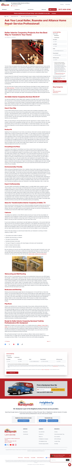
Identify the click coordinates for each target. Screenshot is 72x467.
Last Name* (55, 44)
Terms (56, 78)
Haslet (6, 326)
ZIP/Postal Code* (56, 57)
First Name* (55, 39)
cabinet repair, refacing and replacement (37, 253)
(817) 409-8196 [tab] (64, 9)
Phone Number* (55, 53)
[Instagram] (15, 445)
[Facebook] (5, 344)
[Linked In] (18, 344)
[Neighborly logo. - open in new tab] (3, 0)
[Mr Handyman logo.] (5, 4)
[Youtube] (10, 445)
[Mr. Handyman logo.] (26, 403)
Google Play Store (53, 420)
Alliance (39, 325)
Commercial (56, 37)
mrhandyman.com (55, 366)
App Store (43, 420)
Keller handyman (10, 87)
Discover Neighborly (23, 420)
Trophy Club (44, 325)
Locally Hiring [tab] (67, 4)
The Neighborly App (43, 441)
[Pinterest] (14, 344)
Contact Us (41, 434)
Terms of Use (20, 457)
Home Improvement (57, 91)
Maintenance (55, 92)
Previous (8, 341)
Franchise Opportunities (43, 443)
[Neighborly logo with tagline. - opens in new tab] (46, 403)
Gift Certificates (57, 438)
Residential (56, 35)
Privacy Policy (60, 78)
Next (48, 341)
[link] (22, 344)
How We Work (41, 431)
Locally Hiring (57, 441)
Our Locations (57, 436)
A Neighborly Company (43, 438)
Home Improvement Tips (59, 434)
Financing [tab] (62, 4)
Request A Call (59, 81)
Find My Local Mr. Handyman (58, 389)
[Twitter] (10, 344)
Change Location (15, 5)
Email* (54, 48)
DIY (53, 90)
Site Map (56, 443)
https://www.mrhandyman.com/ (60, 73)
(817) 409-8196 (48, 392)
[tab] (17, 9)
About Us (41, 436)
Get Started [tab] (53, 9)
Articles (55, 431)
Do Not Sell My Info (40, 457)
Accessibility (33, 457)
